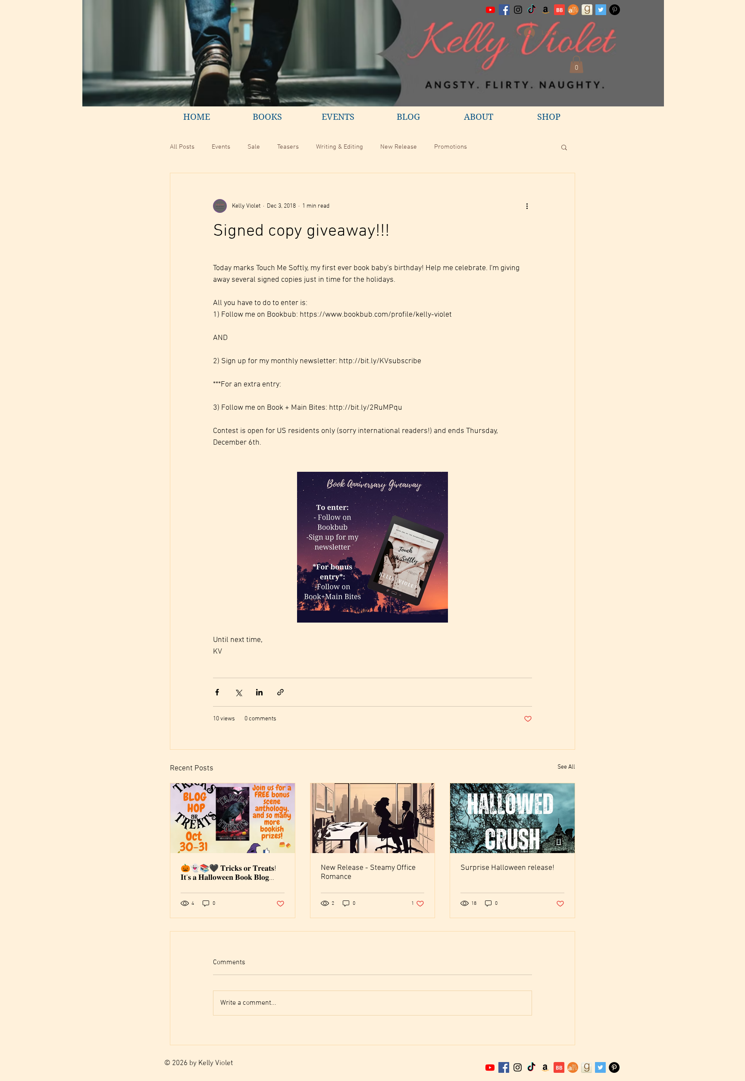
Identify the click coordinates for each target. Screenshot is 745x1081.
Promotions (450, 147)
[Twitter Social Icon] (600, 9)
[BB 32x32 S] (559, 9)
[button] (576, 64)
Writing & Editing (339, 147)
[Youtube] (490, 9)
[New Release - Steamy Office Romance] (372, 818)
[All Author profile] (573, 9)
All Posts (182, 147)
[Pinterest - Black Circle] (614, 9)
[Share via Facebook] (217, 692)
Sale (253, 147)
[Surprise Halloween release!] (512, 818)
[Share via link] (280, 692)
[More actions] (527, 206)
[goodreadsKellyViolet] (587, 9)
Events (221, 147)
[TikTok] (531, 9)
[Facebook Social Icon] (504, 9)
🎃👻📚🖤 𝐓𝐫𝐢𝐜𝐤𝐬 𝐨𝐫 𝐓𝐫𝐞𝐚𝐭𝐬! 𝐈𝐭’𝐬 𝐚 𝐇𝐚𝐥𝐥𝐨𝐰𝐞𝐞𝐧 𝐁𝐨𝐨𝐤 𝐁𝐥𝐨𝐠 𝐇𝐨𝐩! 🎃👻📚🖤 (228, 873)
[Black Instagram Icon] (518, 9)
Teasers (288, 147)
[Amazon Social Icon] (545, 9)
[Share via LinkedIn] (259, 692)
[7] (572, 1067)
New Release (398, 147)
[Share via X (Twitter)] (238, 692)
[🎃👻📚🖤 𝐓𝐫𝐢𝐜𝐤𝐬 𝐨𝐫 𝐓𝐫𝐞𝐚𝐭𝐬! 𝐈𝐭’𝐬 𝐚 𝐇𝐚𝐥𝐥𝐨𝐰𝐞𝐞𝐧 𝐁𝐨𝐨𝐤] (232, 818)
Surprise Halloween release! (507, 867)
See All (566, 767)
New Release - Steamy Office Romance (368, 872)
